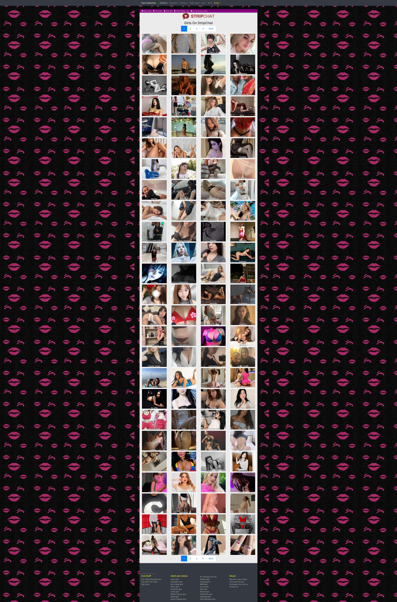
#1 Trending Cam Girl (208, 577)
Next (211, 28)
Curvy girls (204, 587)
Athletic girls (205, 579)
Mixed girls (175, 597)
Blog (209, 3)
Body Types (194, 3)
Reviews (163, 3)
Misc (217, 3)
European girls (176, 589)
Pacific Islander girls (178, 599)
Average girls (205, 582)
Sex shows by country (199, 11)
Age (203, 3)
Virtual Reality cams (182, 11)
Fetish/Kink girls (206, 594)
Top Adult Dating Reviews (151, 579)
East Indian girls (177, 584)
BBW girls (203, 584)
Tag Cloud (145, 584)
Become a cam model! (238, 579)
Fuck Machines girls (207, 599)
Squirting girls (205, 597)
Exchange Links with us (239, 584)
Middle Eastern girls (178, 594)
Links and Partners (237, 582)
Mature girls (147, 11)
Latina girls (158, 11)
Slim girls (203, 589)
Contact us (234, 587)
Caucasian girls (176, 582)
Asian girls (168, 11)
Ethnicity (183, 3)
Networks (173, 3)
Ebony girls (175, 587)
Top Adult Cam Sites (149, 582)
